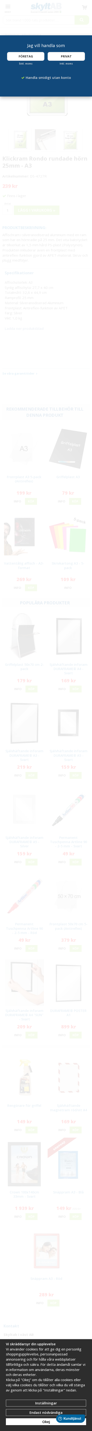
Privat (66, 56)
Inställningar (46, 1403)
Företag (26, 56)
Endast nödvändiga (46, 1412)
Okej (46, 1421)
